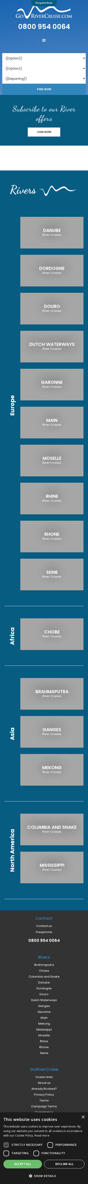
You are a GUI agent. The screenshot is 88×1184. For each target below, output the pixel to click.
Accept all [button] (22, 1164)
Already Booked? (44, 1089)
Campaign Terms (44, 1106)
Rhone (44, 1047)
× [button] (83, 1117)
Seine (44, 1053)
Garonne (44, 1012)
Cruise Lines (44, 1077)
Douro (44, 994)
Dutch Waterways (44, 1000)
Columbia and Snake (44, 977)
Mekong (44, 1024)
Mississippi (44, 1030)
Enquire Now (44, 3)
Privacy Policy (44, 1095)
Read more (42, 1135)
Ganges (44, 1006)
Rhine (44, 1041)
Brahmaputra (44, 965)
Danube (44, 983)
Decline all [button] (64, 1164)
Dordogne (44, 988)
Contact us (44, 926)
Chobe (44, 971)
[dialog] (44, 1148)
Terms (44, 1101)
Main (44, 1018)
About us (44, 1083)
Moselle (44, 1035)
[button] (44, 40)
